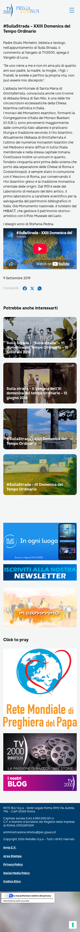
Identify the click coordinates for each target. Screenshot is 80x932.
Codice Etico (12, 881)
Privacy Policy (13, 864)
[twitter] (32, 288)
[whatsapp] (39, 288)
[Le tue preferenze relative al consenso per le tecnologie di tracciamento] (73, 925)
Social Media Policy (16, 873)
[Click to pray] (40, 689)
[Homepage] (8, 10)
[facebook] (25, 288)
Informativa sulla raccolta (16, 901)
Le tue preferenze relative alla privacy (32, 895)
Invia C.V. (9, 847)
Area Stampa (12, 856)
